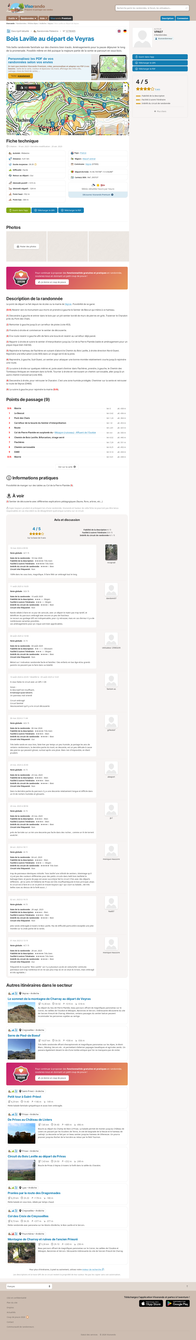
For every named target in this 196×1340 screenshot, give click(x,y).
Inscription (167, 18)
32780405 (70, 31)
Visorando (10, 23)
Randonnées (27, 18)
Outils (11, 18)
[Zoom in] (125, 85)
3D (30, 87)
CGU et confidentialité (16, 1298)
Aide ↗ (43, 18)
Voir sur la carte (65, 467)
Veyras (88, 164)
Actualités (11, 1312)
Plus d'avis (161, 111)
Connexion (182, 18)
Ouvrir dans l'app (20, 210)
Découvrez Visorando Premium (96, 194)
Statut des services (89, 1334)
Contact (10, 1322)
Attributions (11, 134)
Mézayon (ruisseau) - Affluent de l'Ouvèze (75, 432)
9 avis (157, 89)
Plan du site (12, 1302)
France (83, 153)
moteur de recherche (92, 1269)
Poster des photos (28, 246)
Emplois (10, 1307)
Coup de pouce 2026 (16, 1317)
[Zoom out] (125, 90)
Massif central (89, 158)
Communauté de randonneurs (20, 1327)
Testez (20, 76)
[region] (67, 108)
